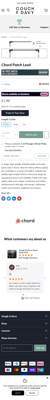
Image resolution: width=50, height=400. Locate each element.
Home (4, 37)
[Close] (47, 377)
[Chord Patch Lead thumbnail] (24, 53)
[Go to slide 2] (25, 294)
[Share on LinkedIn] (14, 198)
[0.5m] (16, 127)
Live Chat (41, 156)
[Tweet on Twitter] (9, 198)
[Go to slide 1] (23, 294)
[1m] (24, 127)
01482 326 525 (11, 156)
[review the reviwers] (10, 274)
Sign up (40, 347)
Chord (7, 84)
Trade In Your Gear (15, 113)
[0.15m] (6, 127)
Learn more (35, 388)
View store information (13, 150)
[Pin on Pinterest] (19, 198)
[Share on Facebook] (3, 198)
